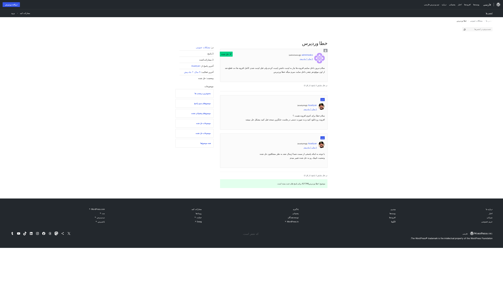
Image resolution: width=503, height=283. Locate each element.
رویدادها (199, 213)
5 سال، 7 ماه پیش (306, 59)
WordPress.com (97, 209)
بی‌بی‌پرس (100, 217)
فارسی (465, 234)
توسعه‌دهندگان (293, 217)
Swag (198, 222)
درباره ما (489, 209)
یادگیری (296, 209)
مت (102, 213)
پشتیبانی (295, 213)
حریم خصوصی (487, 222)
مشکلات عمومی (476, 21)
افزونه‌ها (392, 217)
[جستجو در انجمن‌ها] (464, 29)
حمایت (198, 217)
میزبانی (490, 217)
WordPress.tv (292, 222)
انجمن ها (489, 13)
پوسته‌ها (393, 213)
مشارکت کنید (197, 209)
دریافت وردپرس (11, 4)
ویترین (393, 209)
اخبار (491, 213)
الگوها (393, 222)
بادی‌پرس (100, 222)
